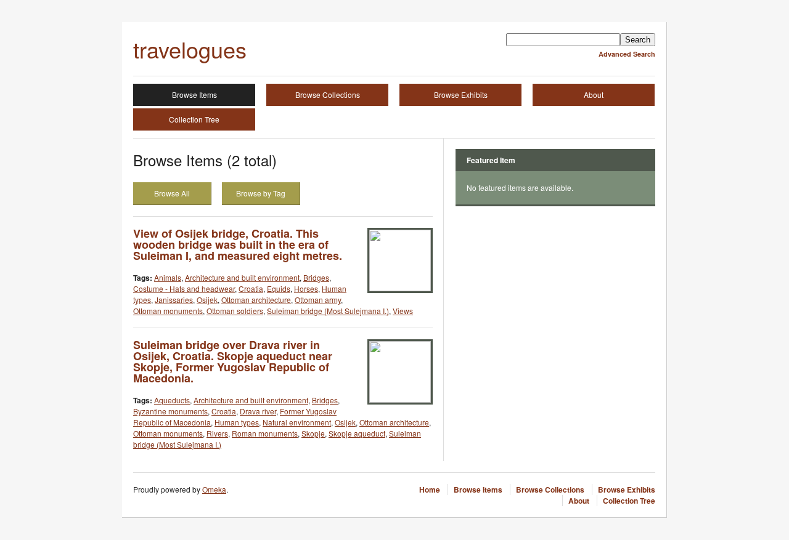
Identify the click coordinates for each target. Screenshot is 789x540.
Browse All (172, 193)
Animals (167, 277)
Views (403, 310)
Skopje (313, 433)
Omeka (214, 489)
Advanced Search (627, 53)
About (593, 94)
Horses (306, 288)
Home (429, 489)
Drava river (258, 411)
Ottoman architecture (256, 299)
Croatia (251, 288)
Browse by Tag (260, 193)
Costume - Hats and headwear (184, 288)
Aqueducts (172, 400)
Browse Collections (327, 94)
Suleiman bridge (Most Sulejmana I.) (328, 310)
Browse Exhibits (461, 94)
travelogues (190, 49)
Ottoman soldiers (234, 310)
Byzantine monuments (170, 411)
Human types (237, 422)
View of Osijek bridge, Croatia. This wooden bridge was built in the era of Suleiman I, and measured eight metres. (237, 244)
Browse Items (194, 94)
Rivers (217, 433)
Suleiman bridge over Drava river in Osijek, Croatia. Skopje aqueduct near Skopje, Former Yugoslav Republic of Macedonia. (232, 361)
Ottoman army (318, 299)
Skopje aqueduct (357, 433)
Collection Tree (194, 119)
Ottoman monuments (168, 310)
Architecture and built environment (242, 277)
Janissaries (174, 299)
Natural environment (297, 422)
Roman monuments (265, 433)
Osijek (207, 299)
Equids (278, 288)
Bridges (316, 277)
